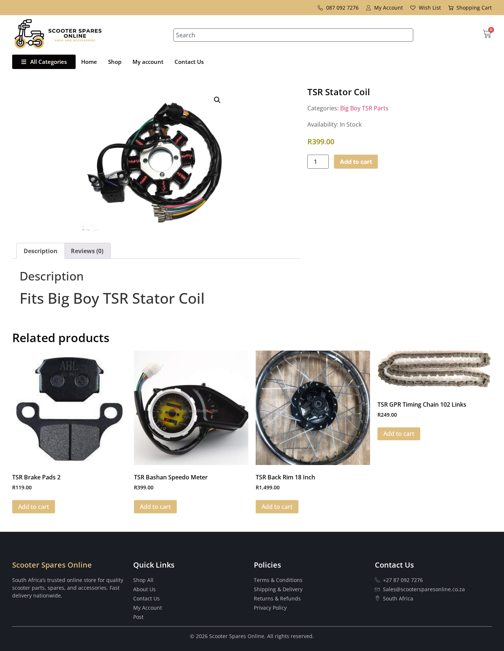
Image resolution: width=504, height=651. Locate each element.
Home (89, 61)
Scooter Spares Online (52, 565)
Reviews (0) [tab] (87, 251)
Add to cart (356, 161)
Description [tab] (41, 251)
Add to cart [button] (33, 507)
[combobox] (293, 35)
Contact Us (189, 61)
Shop (114, 61)
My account (147, 61)
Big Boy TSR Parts (364, 108)
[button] (217, 100)
